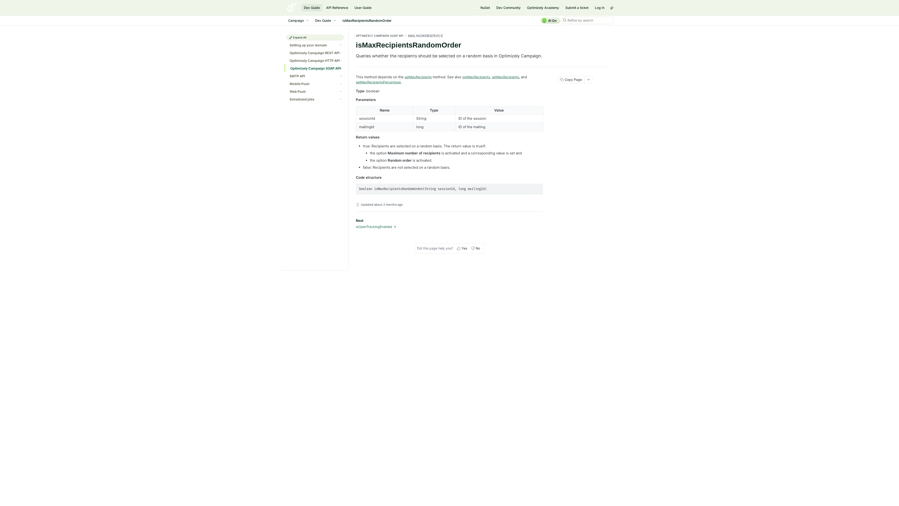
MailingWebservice (425, 36)
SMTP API (297, 76)
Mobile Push (299, 84)
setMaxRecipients (418, 77)
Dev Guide (312, 8)
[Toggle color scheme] (612, 7)
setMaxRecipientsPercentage (378, 82)
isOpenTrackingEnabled (374, 227)
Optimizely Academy (543, 8)
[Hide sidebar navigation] (347, 147)
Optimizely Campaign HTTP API (315, 61)
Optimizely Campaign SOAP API (315, 68)
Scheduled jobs (302, 99)
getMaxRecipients (476, 77)
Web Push (298, 91)
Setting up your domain (308, 45)
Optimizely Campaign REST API (314, 53)
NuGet (485, 8)
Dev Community (508, 8)
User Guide (363, 8)
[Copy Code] (537, 187)
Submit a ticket (577, 8)
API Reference (337, 8)
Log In (599, 8)
